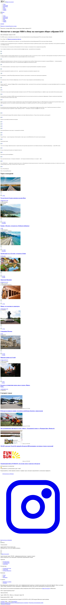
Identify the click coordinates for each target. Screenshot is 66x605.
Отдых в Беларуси (7, 570)
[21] (1, 132)
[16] (1, 117)
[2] (1, 53)
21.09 (4, 360)
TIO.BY (3, 601)
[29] (1, 166)
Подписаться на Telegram (8, 473)
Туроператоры (6, 562)
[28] (1, 160)
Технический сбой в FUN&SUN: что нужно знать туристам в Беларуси (20, 463)
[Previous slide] (1, 176)
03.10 (4, 282)
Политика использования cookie (36, 602)
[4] (1, 64)
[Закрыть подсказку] (1, 541)
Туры (4, 4)
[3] (1, 58)
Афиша (4, 10)
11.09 (4, 256)
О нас (4, 575)
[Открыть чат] (1, 551)
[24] (1, 143)
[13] (1, 99)
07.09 (2, 360)
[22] (1, 134)
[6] (1, 73)
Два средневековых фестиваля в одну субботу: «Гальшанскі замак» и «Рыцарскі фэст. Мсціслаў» (28, 428)
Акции (4, 8)
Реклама (5, 582)
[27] (1, 156)
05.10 (7, 360)
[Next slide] (3, 176)
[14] (1, 105)
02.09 (2, 256)
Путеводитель (6, 561)
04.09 (4, 308)
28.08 (2, 308)
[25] (1, 147)
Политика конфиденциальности (8, 602)
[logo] (9, 1)
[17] (1, 121)
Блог (4, 7)
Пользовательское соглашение (21, 602)
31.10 (7, 282)
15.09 (2, 389)
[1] (1, 51)
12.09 (7, 200)
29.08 (2, 200)
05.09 (4, 200)
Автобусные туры (7, 568)
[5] (1, 68)
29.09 (4, 389)
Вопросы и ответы (7, 581)
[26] (1, 152)
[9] (1, 87)
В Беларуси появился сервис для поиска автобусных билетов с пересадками (22, 411)
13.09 (2, 228)
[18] (1, 123)
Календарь (5, 6)
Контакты (5, 577)
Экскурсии (5, 5)
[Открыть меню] (3, 2)
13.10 (7, 389)
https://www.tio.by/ (46, 588)
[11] (1, 89)
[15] (1, 112)
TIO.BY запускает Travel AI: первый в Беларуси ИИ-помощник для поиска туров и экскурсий (27, 446)
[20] (1, 128)
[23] (1, 139)
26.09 (2, 333)
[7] (1, 77)
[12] (1, 94)
